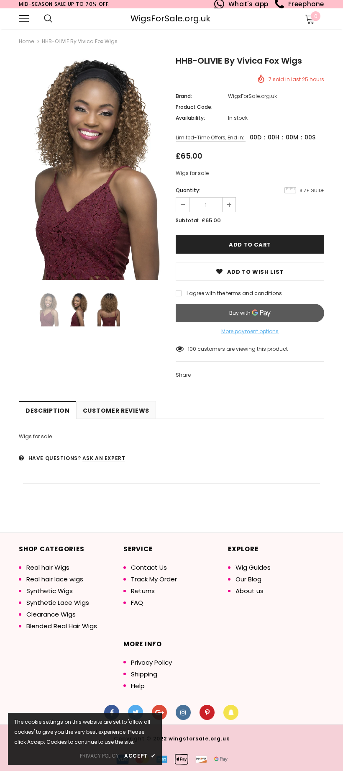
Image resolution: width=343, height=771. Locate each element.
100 (192, 348)
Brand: (184, 96)
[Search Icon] (48, 19)
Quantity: (188, 190)
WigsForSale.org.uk (170, 18)
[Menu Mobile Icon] (24, 19)
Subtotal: (188, 220)
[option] (93, 168)
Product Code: (194, 107)
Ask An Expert (103, 458)
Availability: (190, 117)
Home (26, 41)
